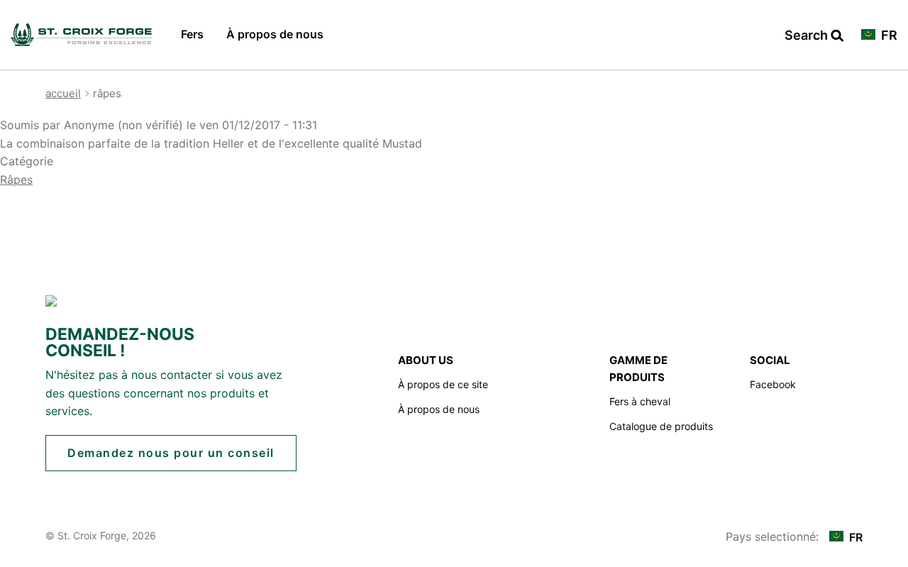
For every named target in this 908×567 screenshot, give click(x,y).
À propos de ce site (443, 384)
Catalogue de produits (661, 426)
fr (887, 36)
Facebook (773, 384)
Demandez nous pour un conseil (171, 453)
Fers (192, 34)
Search (814, 36)
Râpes (16, 179)
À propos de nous (274, 34)
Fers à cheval (639, 401)
